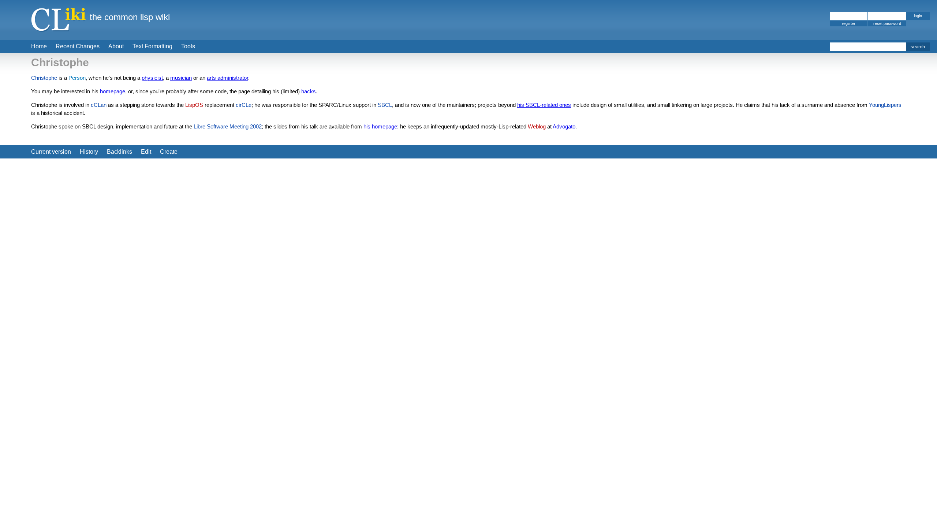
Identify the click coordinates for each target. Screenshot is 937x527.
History (89, 152)
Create (169, 152)
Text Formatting (152, 46)
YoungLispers (885, 105)
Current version (51, 152)
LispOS (194, 105)
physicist (152, 78)
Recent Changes (78, 46)
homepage (112, 91)
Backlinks (119, 152)
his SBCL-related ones (544, 105)
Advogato (564, 126)
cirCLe (243, 105)
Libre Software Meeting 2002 (228, 126)
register (848, 23)
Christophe (44, 78)
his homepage (380, 126)
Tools (188, 46)
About (116, 46)
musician (181, 78)
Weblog (537, 126)
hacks (308, 91)
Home (39, 46)
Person (77, 78)
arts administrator (227, 78)
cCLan (99, 105)
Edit (146, 152)
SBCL (385, 105)
